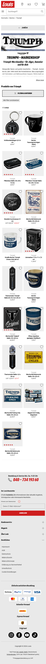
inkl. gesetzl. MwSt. (22, 652)
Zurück (25, 28)
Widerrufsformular (8, 561)
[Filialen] (22, 4)
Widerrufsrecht (7, 557)
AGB (3, 550)
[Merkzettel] (36, 4)
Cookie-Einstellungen (9, 572)
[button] (42, 11)
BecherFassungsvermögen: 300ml (33, 142)
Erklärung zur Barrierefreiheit (12, 565)
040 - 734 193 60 (25, 480)
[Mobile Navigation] (2, 11)
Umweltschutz (7, 568)
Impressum (6, 547)
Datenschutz (6, 554)
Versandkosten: (11, 654)
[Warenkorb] (43, 4)
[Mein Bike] (29, 4)
